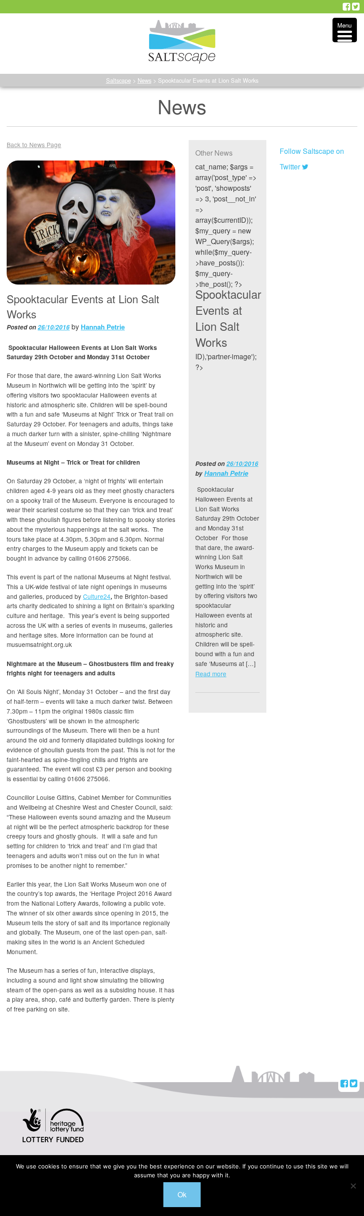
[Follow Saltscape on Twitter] (356, 6)
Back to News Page (34, 144)
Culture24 (97, 596)
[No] (352, 1185)
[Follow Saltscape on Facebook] (346, 6)
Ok (182, 1194)
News (144, 80)
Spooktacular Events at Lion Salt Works (228, 318)
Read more (210, 673)
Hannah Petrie (103, 327)
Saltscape (118, 80)
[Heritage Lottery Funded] (53, 1131)
